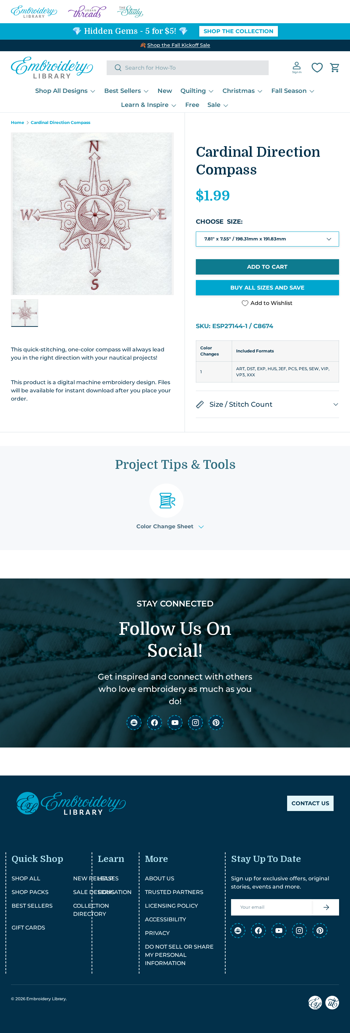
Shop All (26, 878)
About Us (159, 878)
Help (105, 878)
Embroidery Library (46, 998)
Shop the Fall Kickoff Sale (178, 45)
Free (192, 105)
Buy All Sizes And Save (267, 287)
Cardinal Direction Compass (60, 123)
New (165, 91)
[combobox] (188, 67)
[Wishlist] (317, 67)
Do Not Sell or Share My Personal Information (179, 955)
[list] (92, 214)
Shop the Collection (238, 31)
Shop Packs (30, 892)
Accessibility (165, 919)
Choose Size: (219, 221)
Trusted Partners (174, 892)
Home (17, 123)
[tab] (170, 506)
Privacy (157, 933)
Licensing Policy (171, 906)
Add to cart (267, 267)
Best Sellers (32, 906)
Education (115, 892)
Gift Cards (28, 927)
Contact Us (310, 803)
